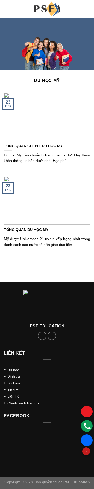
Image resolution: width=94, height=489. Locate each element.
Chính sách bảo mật (24, 403)
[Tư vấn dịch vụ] (87, 426)
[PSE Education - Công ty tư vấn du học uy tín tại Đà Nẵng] (47, 9)
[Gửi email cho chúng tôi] (52, 336)
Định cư (13, 376)
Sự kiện (13, 383)
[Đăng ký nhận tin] (87, 411)
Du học (13, 370)
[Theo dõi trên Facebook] (42, 336)
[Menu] (7, 9)
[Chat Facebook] (87, 440)
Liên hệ (13, 396)
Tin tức (13, 390)
